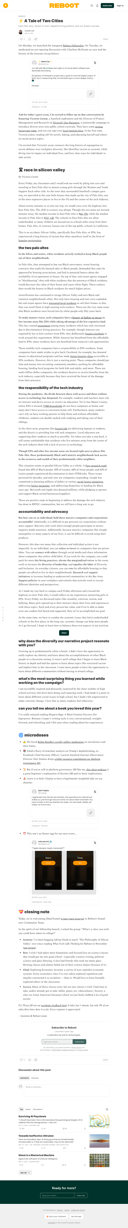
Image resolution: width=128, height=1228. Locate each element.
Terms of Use (76, 1047)
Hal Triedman (35, 1145)
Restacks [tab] (35, 1078)
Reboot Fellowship (73, 45)
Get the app (76, 1216)
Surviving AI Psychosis (32, 1116)
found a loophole (94, 334)
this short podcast (96, 769)
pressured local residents (62, 303)
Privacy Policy (83, 1050)
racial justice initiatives (90, 482)
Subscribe (107, 5)
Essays (21, 16)
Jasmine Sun (29, 31)
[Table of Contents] (2, 614)
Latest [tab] (27, 1109)
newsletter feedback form (53, 1005)
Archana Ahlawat (48, 1145)
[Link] (15, 170)
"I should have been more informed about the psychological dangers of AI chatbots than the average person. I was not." (50, 1121)
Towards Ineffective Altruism (36, 1135)
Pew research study (96, 466)
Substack (51, 1222)
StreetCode (61, 428)
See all (23, 1172)
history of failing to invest (87, 318)
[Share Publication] (97, 5)
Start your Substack (57, 1216)
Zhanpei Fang (34, 1162)
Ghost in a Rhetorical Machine (36, 1155)
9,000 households (52, 406)
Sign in (120, 5)
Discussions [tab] (37, 1109)
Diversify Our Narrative (66, 123)
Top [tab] (21, 1109)
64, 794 (84, 214)
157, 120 (49, 218)
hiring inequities (40, 486)
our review (29, 948)
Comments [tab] (24, 1078)
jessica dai (64, 1145)
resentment (44, 326)
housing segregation (29, 240)
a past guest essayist (72, 919)
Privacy (60, 1210)
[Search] (91, 5)
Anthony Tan (34, 1125)
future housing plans (81, 356)
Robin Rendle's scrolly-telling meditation (61, 742)
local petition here (73, 131)
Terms (67, 1210)
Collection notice (78, 1210)
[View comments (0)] (29, 39)
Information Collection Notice (63, 1050)
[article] (64, 1122)
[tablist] (29, 1077)
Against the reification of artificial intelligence (37, 1158)
